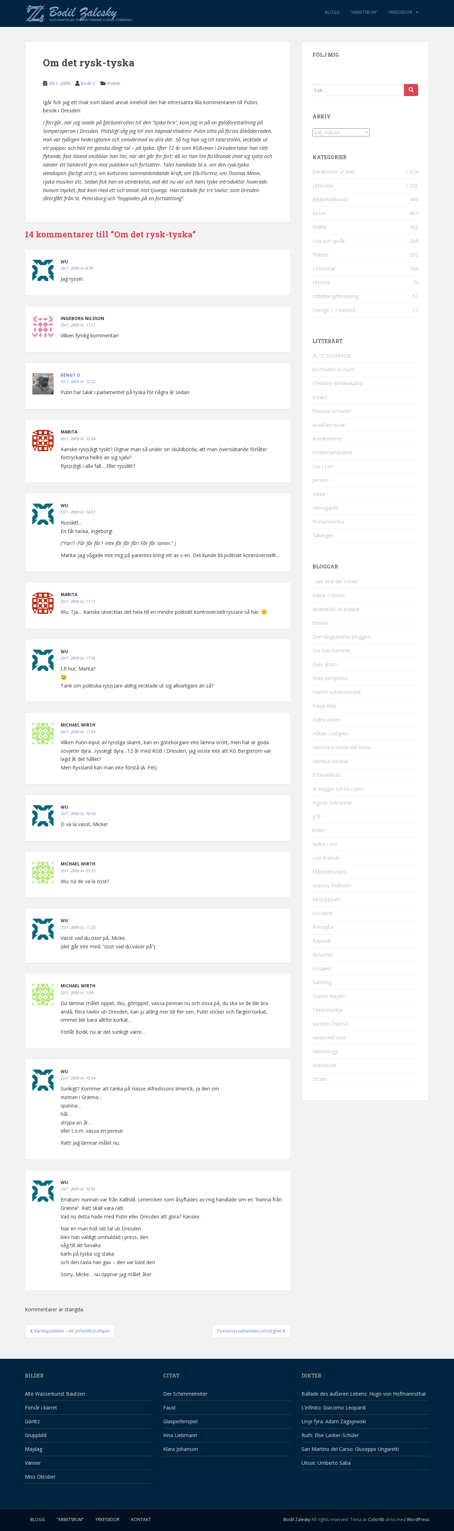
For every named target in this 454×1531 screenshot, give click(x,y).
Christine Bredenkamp (337, 383)
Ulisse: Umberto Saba (326, 1462)
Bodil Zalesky (296, 1519)
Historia (321, 282)
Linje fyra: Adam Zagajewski (333, 1421)
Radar (319, 493)
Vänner (33, 1462)
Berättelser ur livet (333, 171)
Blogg (332, 12)
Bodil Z (88, 83)
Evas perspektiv (330, 678)
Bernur (320, 622)
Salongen (323, 535)
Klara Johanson (180, 1449)
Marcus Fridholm (331, 885)
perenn (320, 480)
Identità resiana (330, 761)
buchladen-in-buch (333, 369)
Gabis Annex (326, 719)
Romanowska (328, 521)
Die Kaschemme (331, 650)
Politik (113, 83)
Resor (319, 213)
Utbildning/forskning (335, 296)
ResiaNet (322, 954)
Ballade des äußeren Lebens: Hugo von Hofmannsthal (363, 1393)
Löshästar (324, 268)
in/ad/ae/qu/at (328, 424)
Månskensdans (329, 871)
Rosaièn (321, 968)
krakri (318, 830)
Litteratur (323, 185)
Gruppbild (35, 1435)
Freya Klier (324, 705)
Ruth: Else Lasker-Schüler (330, 1435)
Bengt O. (71, 375)
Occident (322, 913)
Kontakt (141, 1519)
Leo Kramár (326, 857)
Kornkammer (327, 438)
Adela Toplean (328, 595)
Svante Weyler (328, 996)
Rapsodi (321, 940)
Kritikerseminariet (332, 452)
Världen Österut (330, 1023)
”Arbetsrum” (363, 12)
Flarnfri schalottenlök (336, 692)
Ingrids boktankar (332, 802)
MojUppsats (326, 899)
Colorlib (376, 1519)
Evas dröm (324, 664)
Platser (320, 254)
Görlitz (32, 1421)
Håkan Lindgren (330, 733)
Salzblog (322, 982)
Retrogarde (325, 507)
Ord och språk (328, 240)
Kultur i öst (324, 844)
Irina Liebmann (180, 1435)
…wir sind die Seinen (335, 581)
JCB (316, 816)
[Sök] (411, 90)
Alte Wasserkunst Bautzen (55, 1393)
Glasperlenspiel (180, 1421)
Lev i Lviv (322, 466)
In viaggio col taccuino (338, 788)
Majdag (33, 1449)
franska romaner (331, 411)
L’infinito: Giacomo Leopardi (333, 1407)
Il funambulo (326, 775)
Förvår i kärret (41, 1407)
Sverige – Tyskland (333, 310)
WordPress (418, 1519)
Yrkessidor (400, 12)
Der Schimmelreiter (185, 1393)
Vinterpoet (324, 1065)
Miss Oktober (40, 1476)
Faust (169, 1407)
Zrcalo (319, 1079)
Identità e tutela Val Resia (341, 747)
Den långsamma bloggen (341, 636)
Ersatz (319, 397)
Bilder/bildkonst (330, 199)
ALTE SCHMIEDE (331, 355)
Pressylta (322, 927)
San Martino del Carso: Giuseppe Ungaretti (350, 1449)
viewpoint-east (329, 1037)
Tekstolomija (327, 1009)
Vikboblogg (325, 1051)
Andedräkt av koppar (336, 609)
